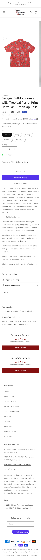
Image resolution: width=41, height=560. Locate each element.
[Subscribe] (31, 524)
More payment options (20, 183)
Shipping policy (10, 555)
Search (6, 391)
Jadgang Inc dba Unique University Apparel (19, 549)
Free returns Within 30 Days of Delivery (15, 162)
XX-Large (7, 140)
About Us (7, 416)
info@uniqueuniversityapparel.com (15, 324)
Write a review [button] (20, 347)
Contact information (22, 555)
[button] (4, 12)
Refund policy (13, 552)
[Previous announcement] (4, 3)
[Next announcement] (37, 3)
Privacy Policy (9, 396)
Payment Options (10, 431)
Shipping (4, 115)
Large (17, 135)
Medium (7, 135)
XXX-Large (19, 140)
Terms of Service (10, 401)
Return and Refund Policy (13, 406)
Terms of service (33, 552)
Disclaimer (8, 436)
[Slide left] (15, 91)
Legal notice (34, 555)
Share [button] (6, 292)
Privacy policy (23, 552)
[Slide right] (25, 91)
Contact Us (8, 426)
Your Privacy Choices (11, 411)
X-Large (28, 135)
